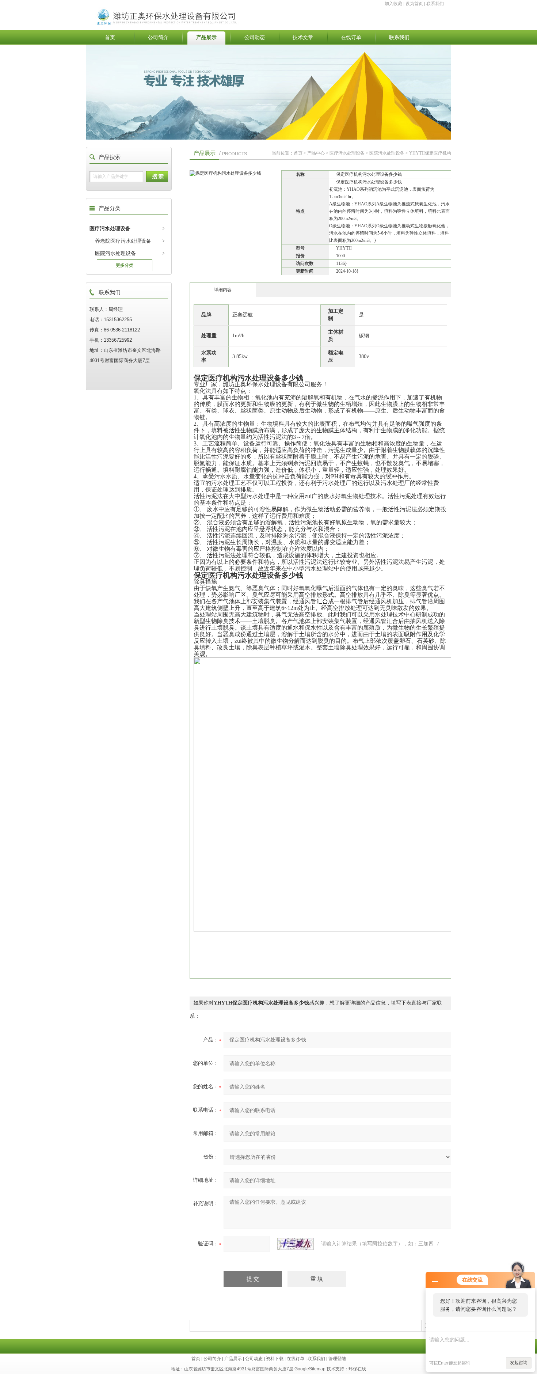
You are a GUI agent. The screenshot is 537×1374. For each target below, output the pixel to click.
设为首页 (414, 3)
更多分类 (124, 265)
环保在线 (357, 1368)
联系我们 (435, 3)
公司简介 (158, 37)
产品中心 (316, 153)
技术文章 (303, 37)
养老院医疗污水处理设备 (123, 241)
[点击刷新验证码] (295, 1244)
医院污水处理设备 (115, 253)
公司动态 (254, 37)
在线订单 (351, 37)
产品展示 (206, 37)
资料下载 (274, 1358)
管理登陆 (337, 1358)
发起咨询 (519, 1362)
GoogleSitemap (309, 1368)
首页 (110, 37)
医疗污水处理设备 (110, 228)
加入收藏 (393, 3)
